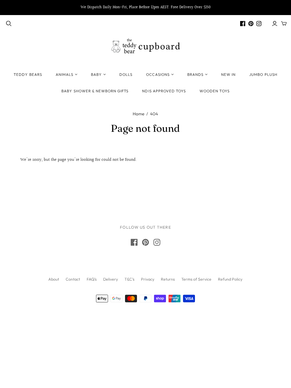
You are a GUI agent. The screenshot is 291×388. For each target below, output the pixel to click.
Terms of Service (196, 279)
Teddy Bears (28, 74)
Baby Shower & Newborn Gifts (94, 91)
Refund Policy (230, 279)
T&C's (129, 279)
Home (138, 113)
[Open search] (9, 23)
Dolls (125, 74)
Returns (168, 279)
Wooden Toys (214, 91)
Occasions (157, 74)
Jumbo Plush (263, 74)
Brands (195, 74)
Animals (64, 74)
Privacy (147, 279)
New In (228, 74)
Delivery (110, 279)
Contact (73, 279)
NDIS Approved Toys (164, 91)
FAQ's (92, 279)
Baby (96, 74)
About (53, 279)
